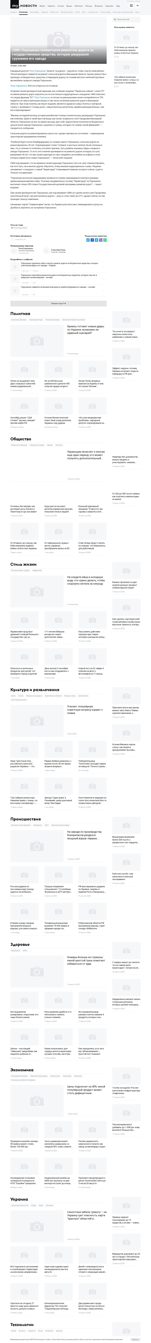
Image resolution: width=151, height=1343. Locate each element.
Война (42, 6)
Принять (135, 1340)
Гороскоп (109, 6)
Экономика (34, 12)
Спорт (77, 12)
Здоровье (20, 944)
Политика (23, 12)
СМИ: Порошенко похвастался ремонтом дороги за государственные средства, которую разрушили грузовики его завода (52, 54)
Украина (44, 12)
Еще (118, 6)
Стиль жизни (105, 12)
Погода (88, 6)
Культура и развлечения (123, 12)
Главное (13, 12)
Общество (54, 12)
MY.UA (15, 4)
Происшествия (67, 12)
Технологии (93, 12)
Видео (69, 6)
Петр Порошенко (37, 71)
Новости (28, 6)
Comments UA (20, 239)
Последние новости (124, 27)
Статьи (61, 6)
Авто (84, 12)
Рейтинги (79, 6)
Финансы (98, 6)
